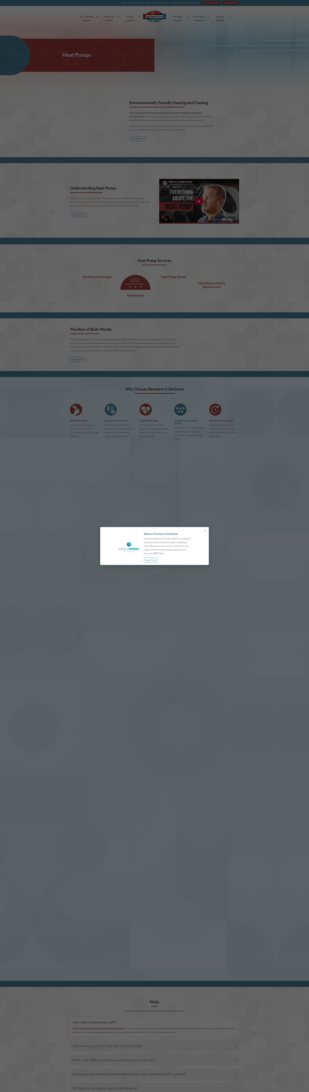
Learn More (151, 560)
